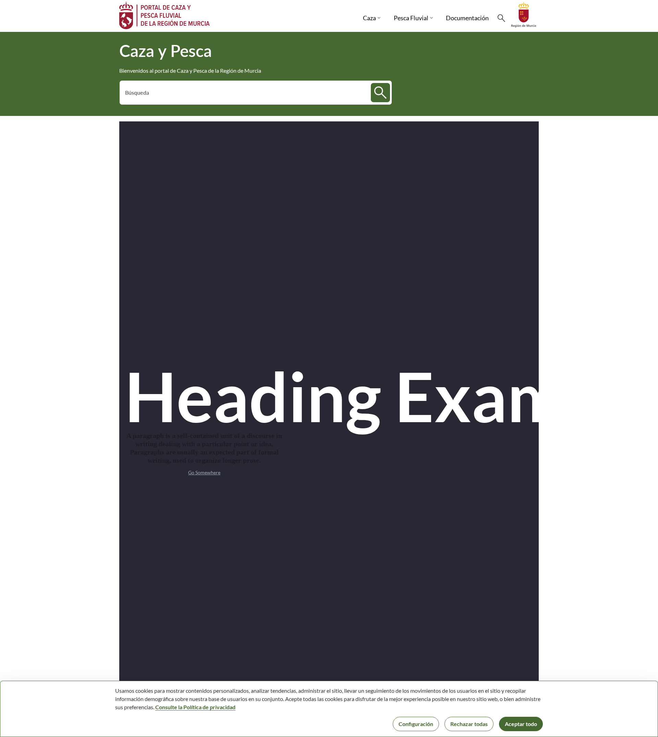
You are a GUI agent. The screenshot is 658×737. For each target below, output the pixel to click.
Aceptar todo (521, 724)
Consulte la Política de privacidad (195, 707)
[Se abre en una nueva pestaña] (523, 14)
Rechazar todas (469, 724)
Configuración (416, 724)
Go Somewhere (204, 472)
